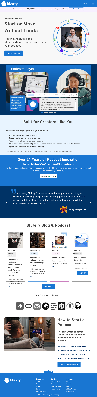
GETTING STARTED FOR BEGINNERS (71, 347)
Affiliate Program (71, 389)
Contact (38, 386)
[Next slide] (90, 89)
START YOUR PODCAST (69, 364)
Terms (38, 381)
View (8, 286)
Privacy (38, 384)
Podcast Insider (70, 391)
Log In (85, 3)
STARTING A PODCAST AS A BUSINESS (72, 355)
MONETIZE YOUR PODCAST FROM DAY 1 (73, 359)
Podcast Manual (55, 389)
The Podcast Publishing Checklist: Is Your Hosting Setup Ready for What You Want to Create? (14, 267)
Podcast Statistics (56, 384)
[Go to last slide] (7, 89)
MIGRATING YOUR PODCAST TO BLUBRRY (73, 351)
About (68, 381)
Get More (49, 286)
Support (38, 389)
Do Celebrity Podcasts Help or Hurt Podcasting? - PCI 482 (37, 261)
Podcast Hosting (55, 381)
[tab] (42, 112)
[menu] (93, 3)
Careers (68, 384)
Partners (68, 386)
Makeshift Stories (59, 257)
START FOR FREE (13, 53)
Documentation (41, 391)
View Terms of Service (76, 9)
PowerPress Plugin (56, 386)
